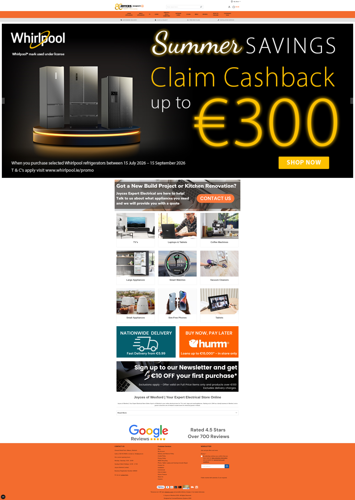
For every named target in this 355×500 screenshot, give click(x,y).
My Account (161, 451)
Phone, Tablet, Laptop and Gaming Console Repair (173, 463)
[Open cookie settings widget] (3, 497)
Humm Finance (162, 474)
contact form (124, 475)
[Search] (201, 7)
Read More (122, 413)
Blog (159, 449)
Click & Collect (162, 472)
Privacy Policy (162, 458)
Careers (160, 479)
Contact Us (161, 465)
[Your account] (229, 7)
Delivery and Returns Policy (166, 453)
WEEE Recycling (163, 460)
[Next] (351, 101)
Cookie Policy (162, 456)
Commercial (161, 470)
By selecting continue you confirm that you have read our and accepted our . (215, 459)
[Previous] (3, 101)
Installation (161, 467)
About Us (160, 476)
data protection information (219, 458)
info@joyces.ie (139, 453)
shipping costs (169, 492)
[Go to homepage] (128, 7)
